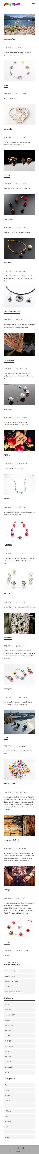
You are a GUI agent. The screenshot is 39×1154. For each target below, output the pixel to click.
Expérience (8, 1095)
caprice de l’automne (12, 311)
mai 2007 (8, 1072)
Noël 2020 (8, 545)
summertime (9, 360)
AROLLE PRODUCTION (22, 1151)
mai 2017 (8, 1036)
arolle (11, 47)
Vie (6, 1132)
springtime (8, 689)
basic (6, 737)
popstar (7, 499)
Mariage (7, 1106)
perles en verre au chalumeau (13, 992)
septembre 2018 (10, 1015)
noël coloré (8, 219)
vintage (7, 890)
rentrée (7, 942)
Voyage (7, 1137)
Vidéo (6, 1127)
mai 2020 (8, 1004)
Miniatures (8, 1111)
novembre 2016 (9, 1046)
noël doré (7, 263)
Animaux (7, 1085)
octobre (7, 594)
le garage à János (10, 976)
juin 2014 (8, 1056)
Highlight (7, 1100)
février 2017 (8, 1041)
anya (6, 85)
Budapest (7, 1090)
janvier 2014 (9, 1067)
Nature (7, 1116)
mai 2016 (8, 1051)
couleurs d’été (9, 39)
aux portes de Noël (11, 840)
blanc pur (7, 409)
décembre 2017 (9, 1025)
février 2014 (8, 1062)
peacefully (8, 129)
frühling (7, 455)
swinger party (9, 784)
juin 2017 (8, 1030)
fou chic (7, 175)
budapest (7, 986)
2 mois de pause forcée (11, 971)
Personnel (8, 1121)
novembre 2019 (9, 1010)
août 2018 (8, 1020)
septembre (8, 637)
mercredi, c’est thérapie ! (12, 981)
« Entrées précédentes (11, 962)
